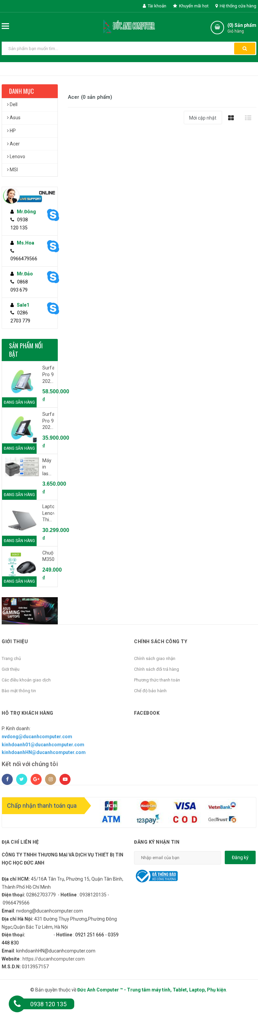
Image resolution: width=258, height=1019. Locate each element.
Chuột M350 (48, 556)
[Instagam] (50, 779)
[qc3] (30, 610)
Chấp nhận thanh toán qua (42, 805)
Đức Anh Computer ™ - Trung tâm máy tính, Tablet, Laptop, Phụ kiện (151, 989)
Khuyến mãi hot (193, 5)
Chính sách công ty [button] (160, 641)
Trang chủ (11, 658)
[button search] (244, 48)
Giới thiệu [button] (15, 641)
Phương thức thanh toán (157, 679)
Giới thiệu (10, 669)
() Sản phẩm (241, 28)
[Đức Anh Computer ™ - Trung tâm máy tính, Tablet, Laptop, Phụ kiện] (129, 25)
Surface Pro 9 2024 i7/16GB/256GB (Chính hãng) (48, 421)
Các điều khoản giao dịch (26, 679)
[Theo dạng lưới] (231, 118)
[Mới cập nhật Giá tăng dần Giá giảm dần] (203, 120)
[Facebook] (7, 779)
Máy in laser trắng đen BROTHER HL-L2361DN (48, 467)
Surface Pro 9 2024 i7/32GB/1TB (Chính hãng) (48, 375)
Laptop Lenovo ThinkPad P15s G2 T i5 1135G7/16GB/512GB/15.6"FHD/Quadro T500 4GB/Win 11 (48, 513)
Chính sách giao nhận (154, 658)
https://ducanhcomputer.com (54, 959)
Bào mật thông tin (19, 690)
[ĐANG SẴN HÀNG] (22, 381)
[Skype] (48, 215)
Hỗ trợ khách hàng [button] (27, 713)
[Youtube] (65, 779)
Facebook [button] (147, 713)
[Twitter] (21, 779)
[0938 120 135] (17, 1003)
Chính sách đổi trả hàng (156, 669)
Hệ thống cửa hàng (237, 5)
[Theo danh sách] (248, 118)
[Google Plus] (36, 779)
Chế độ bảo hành (150, 690)
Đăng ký (240, 857)
